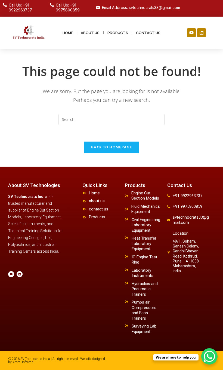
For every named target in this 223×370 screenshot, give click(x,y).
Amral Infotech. (23, 362)
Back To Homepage (111, 147)
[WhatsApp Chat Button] (209, 356)
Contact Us (148, 32)
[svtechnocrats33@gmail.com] (168, 220)
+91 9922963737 (187, 195)
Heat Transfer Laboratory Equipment (144, 243)
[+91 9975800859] (168, 206)
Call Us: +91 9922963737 (20, 7)
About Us (90, 32)
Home (68, 32)
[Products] (84, 217)
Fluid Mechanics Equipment (145, 209)
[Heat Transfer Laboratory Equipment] (127, 238)
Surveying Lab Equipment (144, 329)
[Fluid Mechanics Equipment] (127, 209)
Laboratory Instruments (142, 273)
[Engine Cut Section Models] (127, 196)
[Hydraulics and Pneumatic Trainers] (127, 283)
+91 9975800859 (187, 206)
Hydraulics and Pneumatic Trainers (145, 289)
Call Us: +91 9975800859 (68, 7)
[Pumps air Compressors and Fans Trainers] (127, 302)
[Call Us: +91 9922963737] (5, 5)
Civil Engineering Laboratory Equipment (146, 225)
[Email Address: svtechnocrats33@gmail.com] (98, 7)
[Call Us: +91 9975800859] (52, 5)
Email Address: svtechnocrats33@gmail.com (141, 7)
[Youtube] (191, 32)
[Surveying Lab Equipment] (127, 326)
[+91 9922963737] (168, 195)
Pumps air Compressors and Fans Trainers (144, 310)
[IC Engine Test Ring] (127, 256)
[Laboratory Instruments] (127, 270)
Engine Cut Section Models (145, 196)
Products (117, 32)
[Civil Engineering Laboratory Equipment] (127, 219)
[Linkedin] (201, 32)
